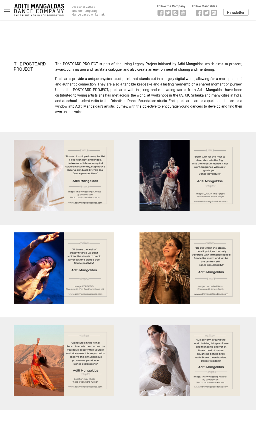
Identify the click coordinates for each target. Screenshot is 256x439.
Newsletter (235, 13)
